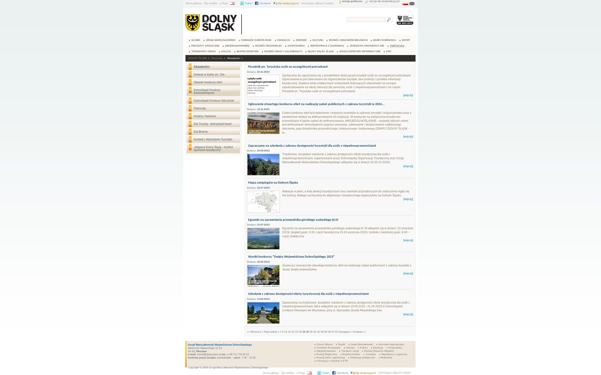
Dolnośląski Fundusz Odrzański (214, 100)
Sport (406, 40)
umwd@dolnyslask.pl (208, 354)
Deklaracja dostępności (362, 357)
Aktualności (233, 58)
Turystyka (397, 45)
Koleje (226, 51)
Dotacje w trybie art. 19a (209, 74)
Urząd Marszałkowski (220, 40)
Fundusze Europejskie (256, 40)
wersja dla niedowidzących (384, 1)
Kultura (317, 40)
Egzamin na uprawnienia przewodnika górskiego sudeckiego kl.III (293, 220)
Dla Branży (201, 131)
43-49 (320, 331)
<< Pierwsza (254, 331)
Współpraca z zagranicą (327, 45)
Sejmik (195, 40)
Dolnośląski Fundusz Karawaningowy (207, 91)
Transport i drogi (203, 51)
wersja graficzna (352, 1)
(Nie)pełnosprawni (237, 45)
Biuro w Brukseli (384, 40)
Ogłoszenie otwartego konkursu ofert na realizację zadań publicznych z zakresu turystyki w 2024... (316, 104)
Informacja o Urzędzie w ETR (332, 360)
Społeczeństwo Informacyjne (360, 51)
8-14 (284, 331)
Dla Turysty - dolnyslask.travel (213, 124)
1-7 (279, 331)
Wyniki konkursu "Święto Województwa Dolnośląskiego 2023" (291, 257)
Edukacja (283, 40)
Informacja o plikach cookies (317, 3)
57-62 (334, 331)
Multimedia (386, 357)
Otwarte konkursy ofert (208, 82)
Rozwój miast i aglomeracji (283, 51)
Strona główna (193, 3)
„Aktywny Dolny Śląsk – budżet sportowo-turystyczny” (213, 149)
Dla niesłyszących (288, 3)
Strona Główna (324, 344)
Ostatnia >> (359, 331)
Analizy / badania (205, 116)
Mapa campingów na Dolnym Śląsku (273, 183)
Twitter (248, 3)
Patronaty (200, 108)
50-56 (327, 331)
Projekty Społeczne (205, 45)
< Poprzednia (269, 331)
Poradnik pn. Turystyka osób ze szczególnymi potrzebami (287, 67)
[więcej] (408, 95)
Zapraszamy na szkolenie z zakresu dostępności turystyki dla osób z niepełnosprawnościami (312, 146)
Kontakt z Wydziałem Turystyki (213, 139)
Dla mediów (210, 3)
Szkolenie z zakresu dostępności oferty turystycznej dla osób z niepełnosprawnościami (308, 294)
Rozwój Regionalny (268, 45)
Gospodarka (296, 45)
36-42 (313, 331)
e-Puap (224, 3)
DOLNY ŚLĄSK (198, 58)
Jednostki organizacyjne (367, 45)
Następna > (345, 331)
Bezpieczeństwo (248, 51)
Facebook (265, 3)
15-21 (291, 331)
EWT (388, 51)
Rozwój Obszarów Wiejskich (348, 40)
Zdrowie (301, 40)
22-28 (298, 331)
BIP (234, 3)
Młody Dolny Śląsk (321, 51)
